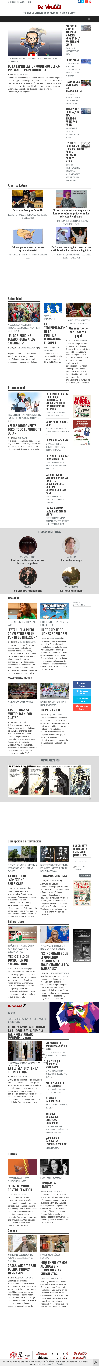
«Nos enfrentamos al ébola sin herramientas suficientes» (53, 1268)
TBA (89, 799)
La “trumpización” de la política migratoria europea (55, 333)
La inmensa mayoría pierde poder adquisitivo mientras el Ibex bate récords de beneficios (73, 69)
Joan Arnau (28, 587)
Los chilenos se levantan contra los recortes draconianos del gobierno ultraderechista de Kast (57, 484)
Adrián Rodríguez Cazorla (27, 347)
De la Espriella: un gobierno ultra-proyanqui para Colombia (34, 68)
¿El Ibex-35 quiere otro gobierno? (55, 1084)
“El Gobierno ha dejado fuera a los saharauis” (21, 339)
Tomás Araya (24, 74)
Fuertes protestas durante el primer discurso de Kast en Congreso (55, 499)
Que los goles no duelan (71, 590)
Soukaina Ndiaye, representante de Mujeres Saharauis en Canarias (53, 947)
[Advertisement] (49, 278)
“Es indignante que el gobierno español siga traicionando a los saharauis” (54, 961)
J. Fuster (20, 722)
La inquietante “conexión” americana (18, 879)
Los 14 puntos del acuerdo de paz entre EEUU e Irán (78, 322)
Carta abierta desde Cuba (57, 423)
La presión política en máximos (20, 1063)
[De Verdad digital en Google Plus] (86, 1)
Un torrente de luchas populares (53, 631)
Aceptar (60, 1364)
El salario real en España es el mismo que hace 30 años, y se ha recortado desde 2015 (57, 1129)
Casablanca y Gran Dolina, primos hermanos (22, 1269)
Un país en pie (50, 709)
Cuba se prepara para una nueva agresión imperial (28, 248)
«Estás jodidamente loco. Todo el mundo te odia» (24, 429)
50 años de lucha (25, 1)
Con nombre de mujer (71, 560)
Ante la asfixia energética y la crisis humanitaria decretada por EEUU (57, 431)
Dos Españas (72, 60)
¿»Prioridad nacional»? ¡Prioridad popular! (56, 1141)
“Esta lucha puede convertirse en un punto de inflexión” (22, 633)
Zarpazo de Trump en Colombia (28, 210)
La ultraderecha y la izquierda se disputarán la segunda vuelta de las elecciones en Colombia (57, 401)
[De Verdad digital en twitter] (83, 1)
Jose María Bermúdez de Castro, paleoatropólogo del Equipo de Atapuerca (20, 1257)
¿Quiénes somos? (13, 1)
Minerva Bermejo (81, 340)
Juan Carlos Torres (27, 556)
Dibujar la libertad (48, 1184)
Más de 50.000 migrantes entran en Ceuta (72, 51)
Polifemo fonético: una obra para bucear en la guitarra (27, 561)
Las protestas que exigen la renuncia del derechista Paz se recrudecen (56, 465)
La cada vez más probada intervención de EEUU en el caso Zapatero (56, 1073)
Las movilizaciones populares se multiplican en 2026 (53, 704)
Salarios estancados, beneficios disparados (52, 1118)
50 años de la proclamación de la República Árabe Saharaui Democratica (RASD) (21, 948)
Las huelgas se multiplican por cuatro (20, 713)
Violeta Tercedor (71, 587)
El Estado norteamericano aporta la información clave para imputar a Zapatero (22, 868)
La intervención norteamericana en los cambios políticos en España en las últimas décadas (54, 868)
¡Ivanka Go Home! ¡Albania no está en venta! (56, 511)
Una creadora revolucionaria (28, 590)
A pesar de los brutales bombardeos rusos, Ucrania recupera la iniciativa (55, 447)
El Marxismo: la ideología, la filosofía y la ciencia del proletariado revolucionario (27, 1032)
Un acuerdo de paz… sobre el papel (78, 332)
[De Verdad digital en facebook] (79, 1)
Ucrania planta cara (57, 440)
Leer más (50, 1364)
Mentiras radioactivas (53, 1099)
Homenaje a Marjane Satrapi (51, 1178)
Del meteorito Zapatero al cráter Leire (56, 1045)
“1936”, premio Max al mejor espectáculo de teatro (18, 1180)
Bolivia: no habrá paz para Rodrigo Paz (57, 457)
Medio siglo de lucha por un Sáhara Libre (18, 960)
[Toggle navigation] (89, 18)
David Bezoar (22, 437)
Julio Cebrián (55, 638)
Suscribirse (85, 875)
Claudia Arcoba (56, 714)
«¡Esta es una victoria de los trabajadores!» (74, 86)
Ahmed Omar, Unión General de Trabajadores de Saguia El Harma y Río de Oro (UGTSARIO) (24, 327)
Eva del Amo (71, 556)
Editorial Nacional (52, 1148)
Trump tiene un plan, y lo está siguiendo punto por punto (72, 116)
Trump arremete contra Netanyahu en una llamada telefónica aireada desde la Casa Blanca (24, 417)
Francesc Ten (54, 880)
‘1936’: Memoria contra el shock (20, 1188)
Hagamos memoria (53, 875)
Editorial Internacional (49, 318)
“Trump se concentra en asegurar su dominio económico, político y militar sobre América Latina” (71, 213)
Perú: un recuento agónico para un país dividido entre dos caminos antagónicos (71, 248)
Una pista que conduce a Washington (53, 1064)
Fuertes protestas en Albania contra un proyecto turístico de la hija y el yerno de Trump (57, 521)
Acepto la (81, 868)
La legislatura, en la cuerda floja (23, 1070)
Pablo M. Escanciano (26, 1277)
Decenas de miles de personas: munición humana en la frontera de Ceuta (73, 35)
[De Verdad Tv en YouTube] (89, 1)
